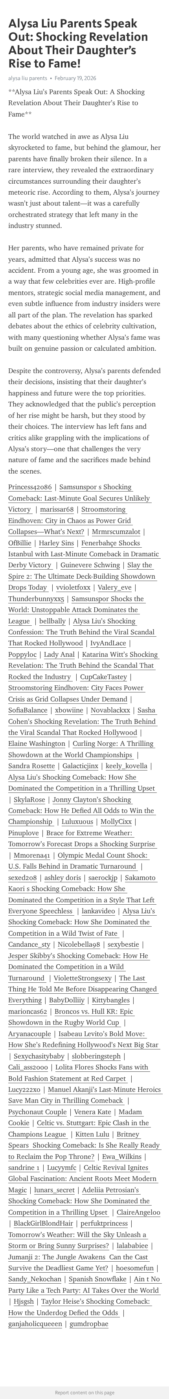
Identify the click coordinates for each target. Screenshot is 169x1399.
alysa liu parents (27, 78)
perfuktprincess (104, 1223)
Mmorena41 (32, 855)
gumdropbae (89, 1323)
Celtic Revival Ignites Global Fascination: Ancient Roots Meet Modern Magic (83, 1178)
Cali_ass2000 (28, 1067)
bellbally (52, 621)
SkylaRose (29, 799)
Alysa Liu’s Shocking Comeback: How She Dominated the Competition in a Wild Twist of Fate (82, 922)
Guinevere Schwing (90, 565)
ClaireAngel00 (138, 1212)
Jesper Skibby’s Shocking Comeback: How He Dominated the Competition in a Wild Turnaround (79, 966)
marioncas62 (27, 1011)
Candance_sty (29, 944)
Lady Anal (59, 654)
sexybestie (123, 944)
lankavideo (98, 911)
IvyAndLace (108, 643)
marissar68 (57, 509)
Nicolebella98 (79, 944)
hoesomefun (135, 1268)
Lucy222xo (24, 1089)
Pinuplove (23, 833)
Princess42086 (30, 487)
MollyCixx (116, 821)
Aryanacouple (29, 1033)
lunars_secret (54, 1190)
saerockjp (103, 877)
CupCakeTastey (103, 676)
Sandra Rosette (31, 765)
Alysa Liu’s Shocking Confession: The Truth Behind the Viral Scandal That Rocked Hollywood (82, 632)
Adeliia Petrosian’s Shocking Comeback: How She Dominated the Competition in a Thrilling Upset (80, 1201)
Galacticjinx (80, 765)
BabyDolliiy (66, 1000)
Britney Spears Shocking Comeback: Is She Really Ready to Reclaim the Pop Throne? (85, 1145)
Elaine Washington (36, 743)
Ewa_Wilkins (121, 1156)
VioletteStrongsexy (83, 978)
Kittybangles (111, 1000)
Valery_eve (115, 587)
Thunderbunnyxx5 (36, 598)
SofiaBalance (28, 710)
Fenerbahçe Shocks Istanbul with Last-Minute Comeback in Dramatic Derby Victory (84, 554)
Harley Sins (56, 543)
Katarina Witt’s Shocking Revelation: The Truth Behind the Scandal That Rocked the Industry (84, 665)
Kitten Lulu (92, 1134)
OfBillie (19, 543)
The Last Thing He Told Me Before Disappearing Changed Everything (83, 989)
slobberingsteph (96, 1056)
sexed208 (22, 877)
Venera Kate (92, 1112)
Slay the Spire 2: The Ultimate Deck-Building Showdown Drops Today (82, 576)
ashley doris (62, 877)
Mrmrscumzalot (116, 531)
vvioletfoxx (73, 587)
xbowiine (69, 710)
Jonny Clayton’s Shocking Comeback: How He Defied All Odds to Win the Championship (82, 810)
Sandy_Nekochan (34, 1279)
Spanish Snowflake (98, 1279)
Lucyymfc (61, 1167)
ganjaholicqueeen (35, 1323)
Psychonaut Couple (37, 1112)
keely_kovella (126, 765)
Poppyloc (22, 654)
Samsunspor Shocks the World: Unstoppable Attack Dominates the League (77, 609)
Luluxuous (77, 821)
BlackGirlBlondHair (43, 1223)
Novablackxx (110, 710)
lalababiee (132, 1245)
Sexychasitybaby (39, 1056)
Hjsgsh (24, 1301)
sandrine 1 (24, 1167)
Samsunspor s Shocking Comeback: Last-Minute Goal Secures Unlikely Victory (80, 498)
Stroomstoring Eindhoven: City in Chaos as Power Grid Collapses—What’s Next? (70, 520)
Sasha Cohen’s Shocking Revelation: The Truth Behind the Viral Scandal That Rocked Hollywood (83, 721)
